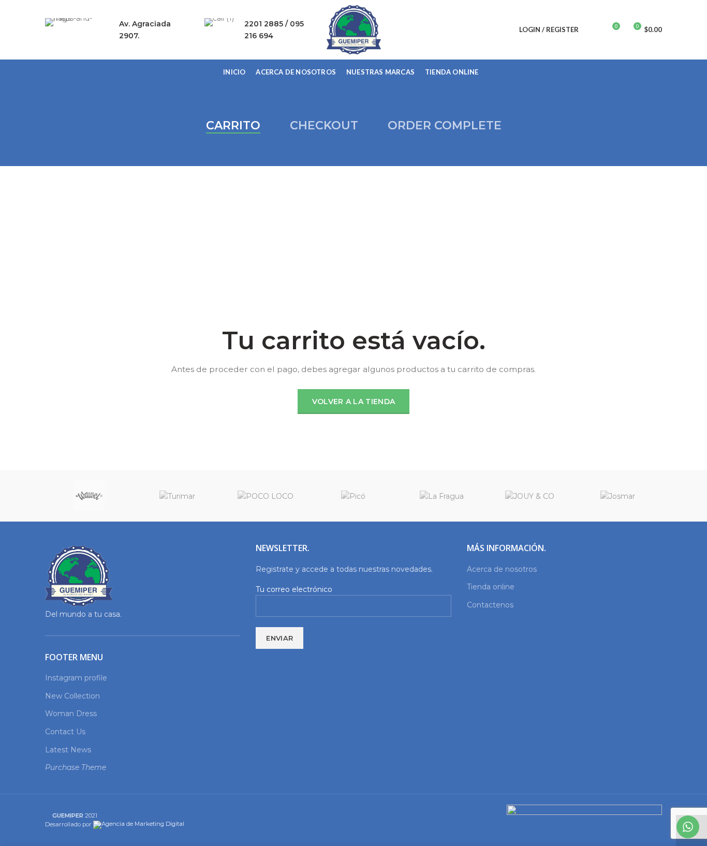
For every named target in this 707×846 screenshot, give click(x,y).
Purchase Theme (75, 767)
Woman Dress (71, 713)
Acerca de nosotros (502, 569)
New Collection (72, 696)
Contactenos (490, 605)
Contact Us (65, 731)
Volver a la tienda (353, 401)
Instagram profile (76, 677)
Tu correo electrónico (294, 589)
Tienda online (490, 586)
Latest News (68, 749)
